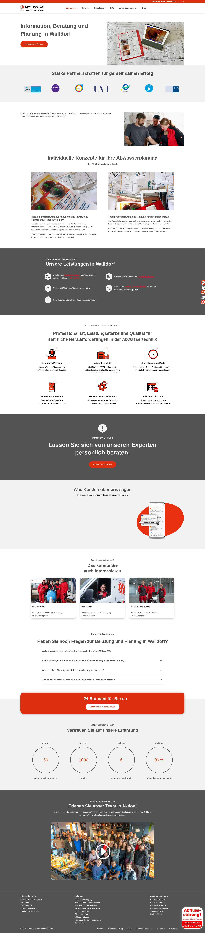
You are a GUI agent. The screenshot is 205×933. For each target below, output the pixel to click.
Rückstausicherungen (146, 276)
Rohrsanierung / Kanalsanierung (87, 902)
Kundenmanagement (127, 8)
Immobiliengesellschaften (30, 911)
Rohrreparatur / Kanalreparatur (86, 905)
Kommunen (24, 902)
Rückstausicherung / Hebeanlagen (88, 920)
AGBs (129, 929)
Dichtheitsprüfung (81, 914)
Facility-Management (28, 908)
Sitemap (100, 929)
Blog (144, 8)
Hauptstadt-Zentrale (157, 900)
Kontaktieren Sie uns (34, 44)
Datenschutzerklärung (144, 929)
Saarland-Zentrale (157, 911)
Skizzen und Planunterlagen (135, 287)
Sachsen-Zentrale (157, 914)
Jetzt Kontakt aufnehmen (102, 707)
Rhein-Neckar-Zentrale (159, 908)
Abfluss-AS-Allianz (169, 1)
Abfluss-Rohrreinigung (83, 900)
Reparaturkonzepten (72, 275)
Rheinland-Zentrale (157, 902)
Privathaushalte (26, 905)
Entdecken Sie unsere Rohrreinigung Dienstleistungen (96, 614)
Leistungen (71, 8)
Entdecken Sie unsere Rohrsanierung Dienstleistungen (47, 614)
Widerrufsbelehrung (115, 929)
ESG (112, 8)
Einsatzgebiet (100, 8)
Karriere (85, 8)
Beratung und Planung (83, 911)
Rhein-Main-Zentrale (158, 905)
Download (173, 929)
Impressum (161, 929)
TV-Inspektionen (76, 278)
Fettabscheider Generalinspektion (88, 908)
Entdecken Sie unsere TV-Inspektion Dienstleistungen (145, 614)
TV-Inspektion (80, 923)
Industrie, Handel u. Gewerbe (31, 900)
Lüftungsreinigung (82, 917)
